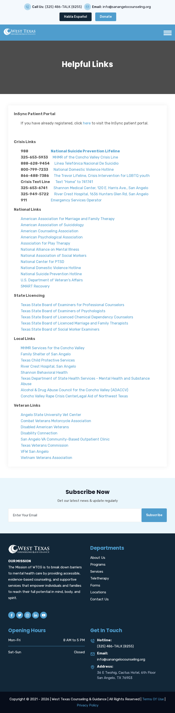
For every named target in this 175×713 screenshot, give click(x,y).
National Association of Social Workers (53, 255)
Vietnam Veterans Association (46, 458)
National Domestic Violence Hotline (84, 169)
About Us (97, 558)
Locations (98, 592)
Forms (95, 585)
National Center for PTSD (42, 262)
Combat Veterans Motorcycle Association (56, 421)
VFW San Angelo (35, 451)
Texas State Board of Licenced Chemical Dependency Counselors (77, 317)
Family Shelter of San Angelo (46, 354)
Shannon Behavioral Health (44, 372)
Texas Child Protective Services (48, 360)
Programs (98, 564)
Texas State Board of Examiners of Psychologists (63, 311)
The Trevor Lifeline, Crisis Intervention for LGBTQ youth (102, 175)
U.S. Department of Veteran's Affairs (52, 280)
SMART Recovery (35, 286)
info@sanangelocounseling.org (127, 7)
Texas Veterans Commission (44, 445)
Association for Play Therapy (45, 243)
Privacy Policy (87, 705)
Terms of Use (153, 699)
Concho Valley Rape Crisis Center (49, 396)
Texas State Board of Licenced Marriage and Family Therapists (74, 323)
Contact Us (99, 599)
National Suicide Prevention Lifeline (85, 151)
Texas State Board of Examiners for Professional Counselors (72, 305)
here (87, 123)
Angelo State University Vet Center (51, 415)
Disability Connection (39, 433)
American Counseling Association (49, 231)
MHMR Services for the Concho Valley (53, 348)
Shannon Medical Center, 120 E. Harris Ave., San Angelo (101, 188)
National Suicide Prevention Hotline (51, 274)
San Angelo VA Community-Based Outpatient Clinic (65, 439)
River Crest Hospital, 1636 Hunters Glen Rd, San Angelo (101, 194)
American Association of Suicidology (52, 225)
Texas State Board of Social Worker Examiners (60, 329)
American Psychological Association (52, 237)
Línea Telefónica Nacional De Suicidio (86, 163)
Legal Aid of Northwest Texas (102, 396)
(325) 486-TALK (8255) (63, 7)
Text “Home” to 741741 (74, 182)
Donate (106, 17)
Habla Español (75, 17)
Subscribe (154, 515)
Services (96, 571)
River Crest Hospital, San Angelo (48, 366)
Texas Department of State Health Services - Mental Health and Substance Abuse (85, 381)
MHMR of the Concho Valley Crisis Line (85, 157)
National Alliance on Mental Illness (50, 249)
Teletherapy (99, 578)
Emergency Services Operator (76, 200)
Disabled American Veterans (45, 427)
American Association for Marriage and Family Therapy (68, 219)
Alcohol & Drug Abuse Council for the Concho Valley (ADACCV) (74, 390)
